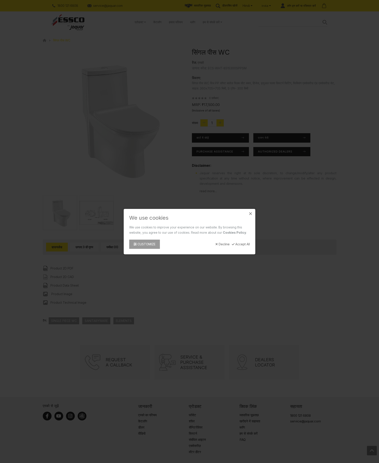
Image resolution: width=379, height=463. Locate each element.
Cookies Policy (234, 232)
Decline (224, 244)
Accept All (242, 244)
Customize (146, 244)
